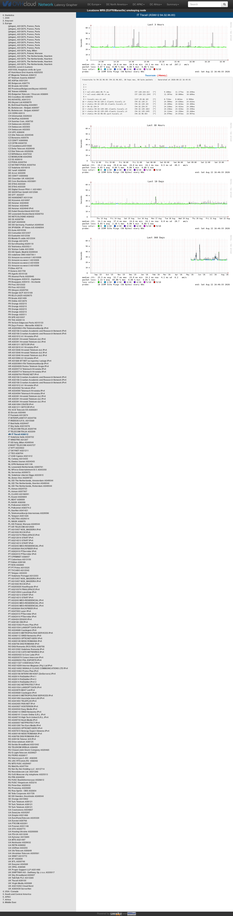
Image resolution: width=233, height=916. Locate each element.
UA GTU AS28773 (16, 828)
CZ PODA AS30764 (17, 162)
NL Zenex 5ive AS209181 (20, 477)
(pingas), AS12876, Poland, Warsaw (25, 53)
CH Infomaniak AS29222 (20, 115)
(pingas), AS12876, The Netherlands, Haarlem (30, 55)
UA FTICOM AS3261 (18, 823)
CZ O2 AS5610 (15, 159)
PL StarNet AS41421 (18, 510)
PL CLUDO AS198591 (18, 494)
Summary (172, 4)
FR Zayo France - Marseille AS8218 (25, 325)
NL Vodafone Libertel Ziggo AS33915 (25, 475)
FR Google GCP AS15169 (20, 292)
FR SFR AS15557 (16, 317)
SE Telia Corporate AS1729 (21, 793)
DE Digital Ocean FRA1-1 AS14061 (25, 189)
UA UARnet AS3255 (18, 847)
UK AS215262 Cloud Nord (20, 885)
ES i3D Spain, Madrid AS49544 (23, 251)
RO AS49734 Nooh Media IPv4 (22, 719)
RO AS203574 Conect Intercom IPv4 (25, 657)
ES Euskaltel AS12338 (19, 235)
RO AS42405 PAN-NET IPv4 (21, 703)
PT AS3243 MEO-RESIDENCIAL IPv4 (25, 600)
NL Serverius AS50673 (19, 472)
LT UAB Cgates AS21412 (20, 455)
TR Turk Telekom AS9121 (20, 801)
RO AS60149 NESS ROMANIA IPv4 (25, 733)
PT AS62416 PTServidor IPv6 (22, 551)
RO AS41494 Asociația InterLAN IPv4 (26, 698)
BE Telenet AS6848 (17, 91)
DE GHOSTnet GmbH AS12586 (23, 192)
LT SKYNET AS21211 (18, 450)
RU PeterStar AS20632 (19, 785)
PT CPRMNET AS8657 (19, 556)
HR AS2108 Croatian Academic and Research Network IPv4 (37, 377)
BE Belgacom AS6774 (19, 83)
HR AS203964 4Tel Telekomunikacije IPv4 (28, 363)
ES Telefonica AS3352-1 (19, 246)
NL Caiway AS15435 (18, 458)
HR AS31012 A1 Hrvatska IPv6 (23, 336)
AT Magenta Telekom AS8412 (22, 75)
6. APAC (7, 896)
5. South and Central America (17, 894)
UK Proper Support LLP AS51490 (24, 869)
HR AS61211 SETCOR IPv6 (21, 344)
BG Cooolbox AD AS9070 (20, 96)
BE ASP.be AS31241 (18, 80)
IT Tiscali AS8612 (20, 434)
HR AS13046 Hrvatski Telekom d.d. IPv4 (27, 349)
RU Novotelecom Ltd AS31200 (23, 771)
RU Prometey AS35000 (19, 787)
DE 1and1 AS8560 (17, 170)
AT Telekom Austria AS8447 (21, 77)
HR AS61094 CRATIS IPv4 (20, 404)
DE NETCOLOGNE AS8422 (21, 216)
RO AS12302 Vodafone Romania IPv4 (26, 649)
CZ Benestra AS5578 (18, 137)
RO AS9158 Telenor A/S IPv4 (22, 738)
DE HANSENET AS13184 (20, 197)
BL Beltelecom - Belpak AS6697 (23, 107)
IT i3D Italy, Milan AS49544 (21, 442)
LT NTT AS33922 (16, 447)
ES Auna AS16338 (17, 230)
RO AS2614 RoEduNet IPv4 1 (22, 676)
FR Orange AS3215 (17, 303)
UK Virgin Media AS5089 (20, 883)
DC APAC (138, 4)
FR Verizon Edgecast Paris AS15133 (25, 322)
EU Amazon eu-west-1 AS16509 (23, 260)
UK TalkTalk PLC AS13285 (21, 877)
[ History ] (162, 75)
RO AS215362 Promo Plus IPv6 (23, 624)
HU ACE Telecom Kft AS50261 (23, 409)
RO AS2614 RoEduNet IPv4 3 (22, 681)
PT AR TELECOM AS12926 (21, 526)
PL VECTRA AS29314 (18, 518)
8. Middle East (9, 902)
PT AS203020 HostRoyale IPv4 (23, 586)
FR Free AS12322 (16, 284)
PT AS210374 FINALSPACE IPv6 (24, 534)
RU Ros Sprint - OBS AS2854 (22, 790)
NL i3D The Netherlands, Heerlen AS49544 (28, 483)
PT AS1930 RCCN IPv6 (19, 532)
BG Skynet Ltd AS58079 (20, 102)
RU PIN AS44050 (16, 777)
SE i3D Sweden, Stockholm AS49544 (26, 796)
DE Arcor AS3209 (16, 172)
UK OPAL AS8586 (16, 866)
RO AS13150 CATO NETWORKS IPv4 (26, 651)
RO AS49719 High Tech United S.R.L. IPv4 (28, 717)
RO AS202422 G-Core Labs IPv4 (23, 654)
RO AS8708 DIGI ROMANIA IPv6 (23, 643)
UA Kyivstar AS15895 (18, 836)
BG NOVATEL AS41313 (19, 99)
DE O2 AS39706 (16, 219)
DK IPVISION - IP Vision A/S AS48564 (26, 227)
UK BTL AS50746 (16, 861)
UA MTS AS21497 (16, 839)
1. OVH (6, 17)
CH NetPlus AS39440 (18, 118)
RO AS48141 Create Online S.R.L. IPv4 (26, 714)
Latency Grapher (57, 4)
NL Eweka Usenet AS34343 (21, 461)
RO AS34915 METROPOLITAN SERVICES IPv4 (30, 695)
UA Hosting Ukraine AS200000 (23, 831)
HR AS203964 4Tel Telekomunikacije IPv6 (28, 328)
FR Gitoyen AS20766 (18, 290)
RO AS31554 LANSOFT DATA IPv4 (24, 687)
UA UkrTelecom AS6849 (20, 850)
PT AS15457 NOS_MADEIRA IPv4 (24, 578)
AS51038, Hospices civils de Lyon (24, 69)
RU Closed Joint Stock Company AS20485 (28, 749)
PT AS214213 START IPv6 (20, 540)
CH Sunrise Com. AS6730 (20, 121)
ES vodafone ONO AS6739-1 (22, 254)
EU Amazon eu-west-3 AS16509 (23, 265)
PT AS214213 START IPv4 (20, 594)
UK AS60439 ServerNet (19, 888)
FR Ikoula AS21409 (17, 298)
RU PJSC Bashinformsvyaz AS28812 (26, 779)
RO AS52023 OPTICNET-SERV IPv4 (25, 728)
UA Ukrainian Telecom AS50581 (23, 853)
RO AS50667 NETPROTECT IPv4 (24, 722)
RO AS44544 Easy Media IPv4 (22, 709)
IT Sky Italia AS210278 (19, 426)
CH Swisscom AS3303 (19, 124)
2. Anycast (8, 20)
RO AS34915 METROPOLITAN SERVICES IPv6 (30, 632)
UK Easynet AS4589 (18, 864)
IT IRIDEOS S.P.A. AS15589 (21, 420)
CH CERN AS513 (16, 113)
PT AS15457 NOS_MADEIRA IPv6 (24, 529)
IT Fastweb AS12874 (18, 415)
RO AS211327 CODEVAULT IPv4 (24, 662)
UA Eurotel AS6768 (17, 820)
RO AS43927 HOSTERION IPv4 (23, 706)
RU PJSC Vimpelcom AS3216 (22, 782)
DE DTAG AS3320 (16, 183)
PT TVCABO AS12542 (18, 570)
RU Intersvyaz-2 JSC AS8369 (22, 758)
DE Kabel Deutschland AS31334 (23, 211)
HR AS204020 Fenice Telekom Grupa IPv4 (28, 366)
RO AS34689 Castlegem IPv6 (22, 630)
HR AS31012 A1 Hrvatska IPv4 (23, 385)
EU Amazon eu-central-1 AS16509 (24, 257)
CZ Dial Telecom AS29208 (20, 151)
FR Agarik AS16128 (17, 273)
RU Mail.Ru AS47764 (18, 766)
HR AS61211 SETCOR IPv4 (21, 407)
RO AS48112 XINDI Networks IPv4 (24, 711)
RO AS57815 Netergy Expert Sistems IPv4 (28, 730)
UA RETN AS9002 (17, 845)
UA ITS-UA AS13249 (18, 834)
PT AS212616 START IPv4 (20, 537)
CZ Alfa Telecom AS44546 (20, 134)
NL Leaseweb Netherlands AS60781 (25, 466)
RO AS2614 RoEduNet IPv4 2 (22, 679)
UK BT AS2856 (15, 858)
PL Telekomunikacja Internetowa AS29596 (28, 513)
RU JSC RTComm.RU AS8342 (23, 760)
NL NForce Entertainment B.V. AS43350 (27, 469)
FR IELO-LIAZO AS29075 (20, 295)
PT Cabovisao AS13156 (19, 559)
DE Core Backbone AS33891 (22, 181)
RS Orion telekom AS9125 (20, 741)
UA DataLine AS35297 (19, 812)
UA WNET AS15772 (17, 855)
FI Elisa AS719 (15, 268)
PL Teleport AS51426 (18, 515)
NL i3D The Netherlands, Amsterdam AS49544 (30, 480)
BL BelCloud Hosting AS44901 (23, 104)
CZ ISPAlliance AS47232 (20, 153)
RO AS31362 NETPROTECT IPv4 (24, 684)
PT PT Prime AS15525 (19, 567)
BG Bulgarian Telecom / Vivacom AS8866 (28, 94)
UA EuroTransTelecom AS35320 (23, 817)
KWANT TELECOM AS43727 (21, 445)
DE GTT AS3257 (16, 194)
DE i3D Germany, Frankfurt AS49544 (26, 224)
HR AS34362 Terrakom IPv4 (21, 387)
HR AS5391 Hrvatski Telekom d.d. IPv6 (27, 338)
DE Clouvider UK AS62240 (21, 178)
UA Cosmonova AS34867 (20, 809)
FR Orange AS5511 (17, 314)
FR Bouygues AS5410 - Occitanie (24, 281)
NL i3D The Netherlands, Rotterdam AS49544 (30, 485)
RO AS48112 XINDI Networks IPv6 (24, 635)
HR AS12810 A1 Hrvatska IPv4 (23, 347)
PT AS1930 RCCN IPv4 (19, 583)
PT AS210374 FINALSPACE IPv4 (24, 589)
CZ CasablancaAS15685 (20, 145)
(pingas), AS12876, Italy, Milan (22, 50)
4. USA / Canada (10, 891)
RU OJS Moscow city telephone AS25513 (28, 774)
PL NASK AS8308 (16, 502)
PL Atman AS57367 (17, 491)
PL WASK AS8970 (17, 521)
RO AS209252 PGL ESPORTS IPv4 (24, 660)
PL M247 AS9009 (16, 499)
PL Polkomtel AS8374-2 (19, 507)
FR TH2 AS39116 (16, 319)
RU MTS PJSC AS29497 (19, 763)
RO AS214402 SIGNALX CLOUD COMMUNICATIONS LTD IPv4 (38, 668)
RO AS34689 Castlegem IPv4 (22, 692)
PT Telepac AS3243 (17, 572)
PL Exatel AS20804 (17, 496)
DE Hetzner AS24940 (18, 202)
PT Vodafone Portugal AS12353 (23, 575)
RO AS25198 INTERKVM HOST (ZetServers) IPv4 (32, 673)
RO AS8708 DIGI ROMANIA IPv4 (23, 736)
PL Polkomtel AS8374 (18, 504)
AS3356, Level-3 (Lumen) (20, 66)
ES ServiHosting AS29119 (20, 243)
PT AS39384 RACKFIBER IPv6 (23, 548)
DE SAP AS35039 (16, 221)
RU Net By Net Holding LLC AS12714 (26, 768)
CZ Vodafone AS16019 (19, 167)
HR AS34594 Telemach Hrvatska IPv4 (26, 390)
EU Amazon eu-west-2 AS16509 (23, 262)
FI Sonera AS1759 (17, 270)
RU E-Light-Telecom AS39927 (22, 752)
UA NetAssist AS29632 (19, 842)
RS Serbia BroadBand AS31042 (23, 744)
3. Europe (7, 23)
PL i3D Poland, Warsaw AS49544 (24, 524)
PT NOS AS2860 (16, 564)
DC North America (116, 4)
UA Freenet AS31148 (18, 826)
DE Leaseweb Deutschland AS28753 (26, 213)
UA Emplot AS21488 (18, 815)
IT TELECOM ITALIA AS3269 (21, 431)
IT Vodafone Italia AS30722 (21, 436)
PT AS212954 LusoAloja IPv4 (22, 592)
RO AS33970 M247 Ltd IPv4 (21, 690)
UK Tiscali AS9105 (17, 880)
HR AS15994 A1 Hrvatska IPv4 (23, 358)
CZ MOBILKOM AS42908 (20, 156)
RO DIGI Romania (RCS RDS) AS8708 (26, 646)
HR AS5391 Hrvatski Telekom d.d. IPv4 (27, 396)
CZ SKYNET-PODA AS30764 (22, 164)
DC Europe (93, 4)
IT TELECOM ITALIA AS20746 (22, 428)
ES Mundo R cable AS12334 (21, 238)
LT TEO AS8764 (15, 453)
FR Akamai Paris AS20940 (21, 276)
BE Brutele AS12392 (18, 85)
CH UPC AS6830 (16, 132)
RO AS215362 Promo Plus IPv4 (23, 670)
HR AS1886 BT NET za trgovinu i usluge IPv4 (29, 360)
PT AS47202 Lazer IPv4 (19, 611)
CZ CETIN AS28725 (17, 143)
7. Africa (7, 899)
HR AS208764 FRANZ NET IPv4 (23, 374)
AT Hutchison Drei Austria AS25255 (25, 72)
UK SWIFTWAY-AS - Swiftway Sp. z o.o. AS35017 (31, 872)
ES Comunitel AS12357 (19, 232)
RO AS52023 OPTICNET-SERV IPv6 (25, 638)
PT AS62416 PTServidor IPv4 (22, 613)
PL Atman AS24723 (17, 488)
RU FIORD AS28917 (17, 755)
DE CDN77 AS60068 (18, 175)
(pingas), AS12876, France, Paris (24, 26)
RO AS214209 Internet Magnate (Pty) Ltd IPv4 (30, 665)
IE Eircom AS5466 (17, 412)
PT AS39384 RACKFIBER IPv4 (23, 608)
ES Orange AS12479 (18, 241)
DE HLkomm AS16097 (19, 200)
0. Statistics (8, 15)
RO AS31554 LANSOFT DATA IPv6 (24, 627)
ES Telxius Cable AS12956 (21, 249)
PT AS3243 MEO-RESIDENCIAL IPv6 (25, 545)
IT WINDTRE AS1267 (18, 439)
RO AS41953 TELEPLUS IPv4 (22, 700)
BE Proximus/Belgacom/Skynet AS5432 (27, 88)
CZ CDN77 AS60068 (18, 140)
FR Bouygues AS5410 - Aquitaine (24, 279)
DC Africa (155, 4)
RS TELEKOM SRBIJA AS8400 (23, 747)
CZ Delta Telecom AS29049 (21, 148)
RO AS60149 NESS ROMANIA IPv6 (25, 641)
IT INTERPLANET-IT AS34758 (22, 417)
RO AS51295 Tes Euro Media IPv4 (24, 725)
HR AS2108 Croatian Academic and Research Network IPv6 (37, 330)
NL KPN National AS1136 (20, 464)
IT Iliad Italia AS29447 (18, 423)
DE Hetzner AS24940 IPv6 (20, 208)
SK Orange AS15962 (18, 798)
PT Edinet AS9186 (17, 562)
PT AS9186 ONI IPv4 (18, 621)
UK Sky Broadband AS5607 (21, 875)
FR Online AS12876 (17, 300)
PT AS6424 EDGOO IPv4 (20, 619)
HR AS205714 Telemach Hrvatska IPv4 (27, 368)
